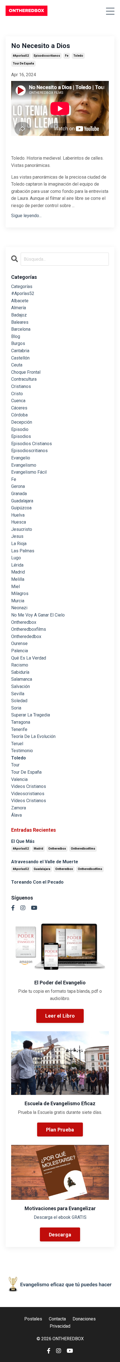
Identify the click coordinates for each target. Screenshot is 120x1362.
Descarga (60, 1235)
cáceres (19, 408)
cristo (17, 393)
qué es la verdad (28, 658)
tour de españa (23, 63)
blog (15, 336)
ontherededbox (26, 636)
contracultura (24, 379)
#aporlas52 (21, 55)
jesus (17, 536)
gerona (18, 486)
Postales (33, 1319)
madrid (18, 572)
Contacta (57, 1319)
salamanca (21, 679)
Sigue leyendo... (26, 215)
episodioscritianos (47, 55)
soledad (19, 700)
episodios (21, 436)
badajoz (19, 315)
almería (18, 307)
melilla (17, 579)
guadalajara (22, 500)
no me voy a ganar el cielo (38, 615)
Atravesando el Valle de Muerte (44, 861)
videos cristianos (28, 786)
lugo (16, 557)
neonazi (19, 607)
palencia (19, 650)
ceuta (16, 365)
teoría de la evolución (33, 736)
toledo (78, 55)
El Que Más (23, 841)
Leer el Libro (60, 1016)
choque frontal (25, 372)
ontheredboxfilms (28, 629)
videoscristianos (27, 793)
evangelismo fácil (29, 472)
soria (16, 708)
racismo (19, 665)
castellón (20, 358)
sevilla (17, 693)
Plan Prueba (60, 1130)
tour (15, 765)
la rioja (19, 543)
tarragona (20, 722)
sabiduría (20, 672)
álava (16, 815)
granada (19, 493)
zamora (18, 808)
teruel (17, 743)
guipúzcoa (21, 507)
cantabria (20, 350)
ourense (19, 643)
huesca (18, 522)
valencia (19, 779)
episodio (19, 429)
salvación (20, 686)
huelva (18, 515)
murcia (17, 600)
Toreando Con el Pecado (37, 882)
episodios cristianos (31, 443)
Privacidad (60, 1326)
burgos (18, 343)
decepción (21, 422)
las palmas (22, 550)
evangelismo (23, 465)
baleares (19, 322)
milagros (19, 593)
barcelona (20, 329)
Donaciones (84, 1319)
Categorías (21, 286)
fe (66, 55)
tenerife (19, 729)
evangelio (20, 458)
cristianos (21, 386)
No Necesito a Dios (40, 46)
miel (15, 586)
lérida (17, 565)
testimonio (22, 750)
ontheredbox (23, 622)
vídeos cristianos (28, 800)
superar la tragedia (30, 715)
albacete (19, 300)
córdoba (19, 415)
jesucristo (21, 529)
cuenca (18, 400)
